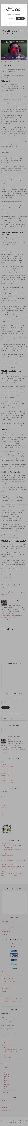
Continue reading (14, 22)
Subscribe (20, 18)
